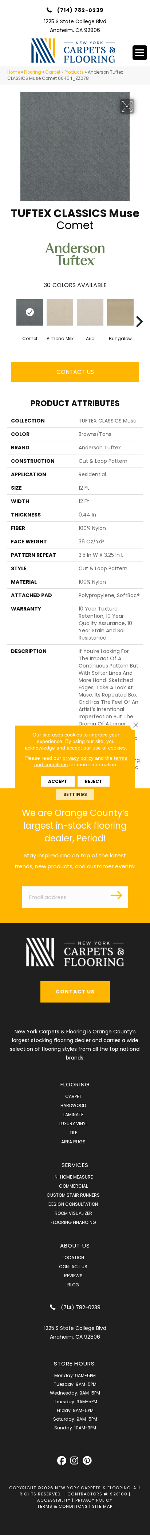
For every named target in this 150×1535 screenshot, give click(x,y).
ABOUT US (75, 1245)
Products (74, 72)
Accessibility (54, 1500)
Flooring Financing (73, 1222)
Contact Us (75, 372)
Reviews (73, 1276)
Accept (57, 781)
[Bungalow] (120, 312)
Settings (75, 794)
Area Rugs (73, 1142)
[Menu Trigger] (140, 52)
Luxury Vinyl (73, 1123)
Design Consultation (73, 1204)
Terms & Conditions (62, 1506)
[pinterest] (87, 1460)
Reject (93, 781)
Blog (73, 1285)
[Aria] (90, 312)
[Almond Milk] (60, 312)
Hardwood (73, 1105)
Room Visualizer (73, 1213)
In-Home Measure (73, 1177)
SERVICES (75, 1165)
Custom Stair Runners (73, 1195)
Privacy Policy (94, 1500)
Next (139, 310)
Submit (117, 894)
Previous (10, 310)
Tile (73, 1133)
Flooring (32, 72)
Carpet (52, 72)
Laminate (73, 1114)
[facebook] (61, 1460)
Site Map (102, 1506)
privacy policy (78, 757)
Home (13, 72)
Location (73, 1257)
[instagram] (74, 1460)
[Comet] (30, 312)
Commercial (73, 1186)
